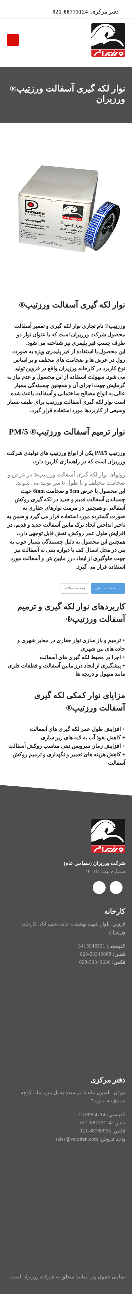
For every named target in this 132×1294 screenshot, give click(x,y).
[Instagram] (16, 12)
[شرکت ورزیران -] (108, 40)
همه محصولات (75, 588)
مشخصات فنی (105, 588)
